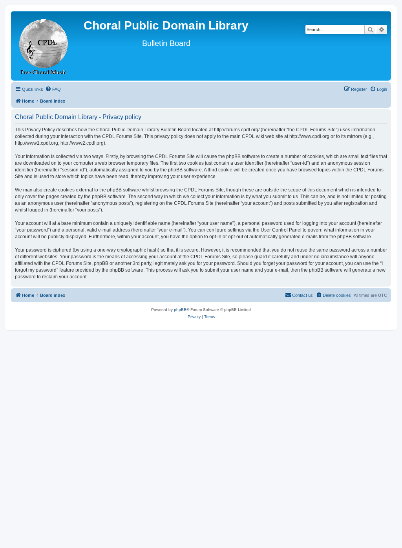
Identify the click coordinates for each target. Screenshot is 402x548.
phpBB (180, 309)
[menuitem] (53, 89)
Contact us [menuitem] (302, 295)
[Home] (44, 46)
